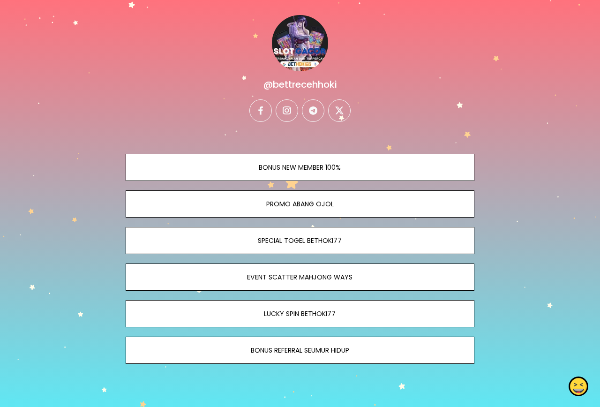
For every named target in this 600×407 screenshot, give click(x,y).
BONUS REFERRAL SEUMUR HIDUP (300, 350)
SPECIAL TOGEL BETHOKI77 (300, 240)
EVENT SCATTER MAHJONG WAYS (299, 277)
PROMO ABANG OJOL (300, 204)
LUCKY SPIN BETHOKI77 (300, 313)
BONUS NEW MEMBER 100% (300, 167)
